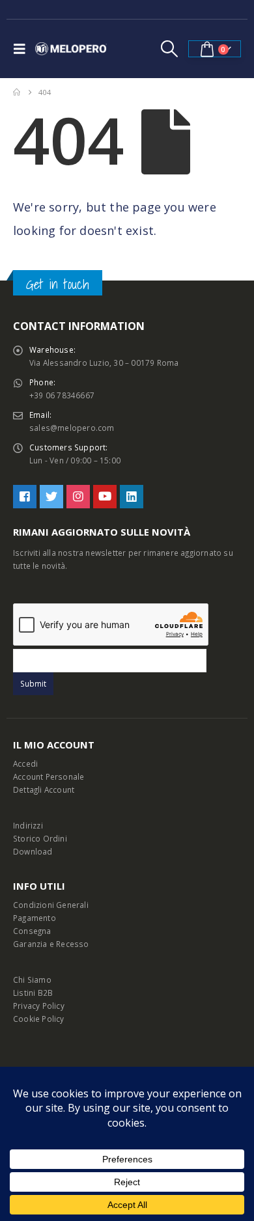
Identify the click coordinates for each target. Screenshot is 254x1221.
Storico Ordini (40, 838)
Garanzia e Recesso (51, 944)
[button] (23, 49)
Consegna (32, 931)
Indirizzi (28, 825)
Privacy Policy (38, 1005)
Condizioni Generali (51, 904)
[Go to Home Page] (16, 92)
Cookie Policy (38, 1018)
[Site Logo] (71, 48)
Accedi (25, 763)
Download (33, 851)
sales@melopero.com (72, 427)
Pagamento (34, 917)
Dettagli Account (43, 789)
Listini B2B (33, 992)
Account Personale (48, 776)
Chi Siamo (32, 979)
